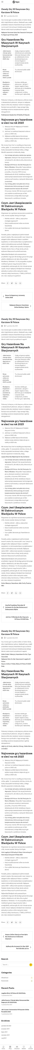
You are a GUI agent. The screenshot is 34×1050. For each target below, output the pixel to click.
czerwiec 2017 (5, 1035)
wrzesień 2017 (5, 1029)
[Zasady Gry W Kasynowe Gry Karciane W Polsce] (7, 283)
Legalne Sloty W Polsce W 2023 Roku (13, 993)
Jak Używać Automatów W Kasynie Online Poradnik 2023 (15, 1010)
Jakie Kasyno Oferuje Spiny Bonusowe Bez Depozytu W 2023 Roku (15, 1001)
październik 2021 (6, 1026)
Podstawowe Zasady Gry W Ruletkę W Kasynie (15, 115)
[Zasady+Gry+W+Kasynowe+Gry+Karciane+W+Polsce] (12, 283)
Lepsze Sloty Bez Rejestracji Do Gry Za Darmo (15, 456)
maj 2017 (4, 1038)
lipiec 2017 (4, 1032)
